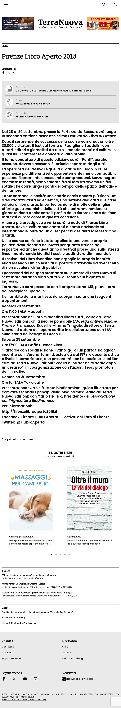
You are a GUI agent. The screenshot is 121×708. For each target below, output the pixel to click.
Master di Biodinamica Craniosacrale (19, 623)
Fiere (5, 45)
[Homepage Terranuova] (60, 23)
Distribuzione (69, 640)
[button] (6, 4)
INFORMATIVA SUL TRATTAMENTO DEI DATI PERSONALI (24, 699)
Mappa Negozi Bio (12, 658)
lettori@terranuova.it (25, 697)
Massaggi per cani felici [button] (21, 536)
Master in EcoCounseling (13, 617)
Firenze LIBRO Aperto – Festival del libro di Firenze (65, 417)
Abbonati (67, 652)
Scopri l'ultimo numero (18, 439)
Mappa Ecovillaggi (72, 658)
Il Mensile (7, 652)
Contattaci (8, 646)
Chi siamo (7, 640)
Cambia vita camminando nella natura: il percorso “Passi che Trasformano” (37, 612)
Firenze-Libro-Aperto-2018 (32, 116)
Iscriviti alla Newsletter (80, 679)
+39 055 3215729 (85, 694)
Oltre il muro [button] (74, 536)
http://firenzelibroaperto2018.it (29, 411)
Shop (65, 646)
